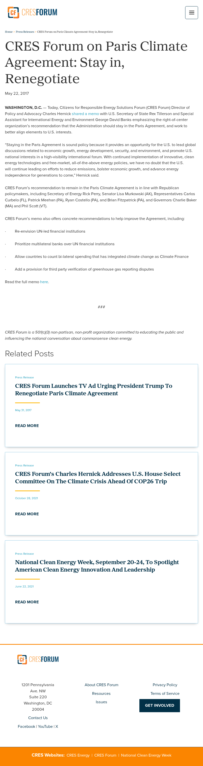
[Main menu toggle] (191, 12)
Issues (101, 702)
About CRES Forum (101, 685)
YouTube (45, 726)
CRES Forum (105, 755)
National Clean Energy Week (146, 755)
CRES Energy (78, 755)
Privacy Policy (165, 685)
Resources (101, 693)
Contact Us (38, 718)
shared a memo (85, 114)
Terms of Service (165, 693)
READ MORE (27, 426)
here (44, 282)
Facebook (26, 726)
